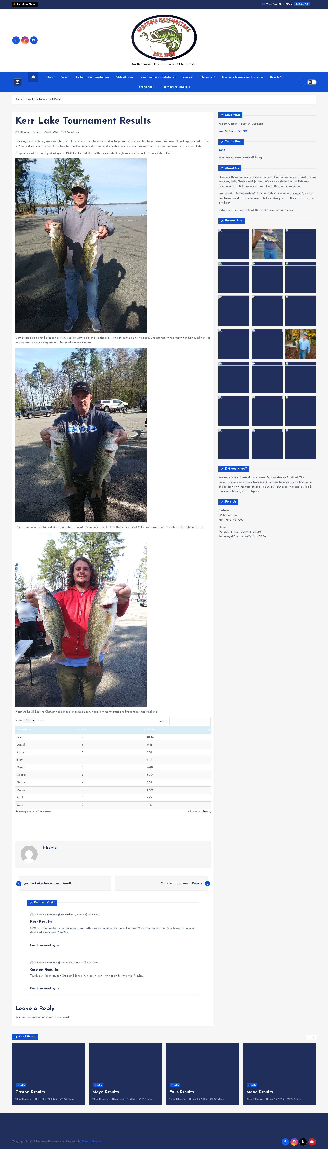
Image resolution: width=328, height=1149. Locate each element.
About (65, 77)
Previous (195, 811)
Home (50, 77)
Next (205, 811)
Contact (188, 77)
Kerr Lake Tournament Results (44, 99)
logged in (38, 1017)
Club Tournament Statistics (158, 77)
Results (274, 77)
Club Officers (125, 77)
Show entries (30, 720)
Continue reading (43, 945)
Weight (152, 729)
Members (206, 77)
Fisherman (24, 729)
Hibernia (24, 132)
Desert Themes (91, 1141)
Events (252, 1080)
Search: (163, 721)
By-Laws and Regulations (92, 77)
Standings (145, 87)
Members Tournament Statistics (242, 77)
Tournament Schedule (176, 87)
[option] (48, 1074)
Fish (84, 729)
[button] (308, 1037)
